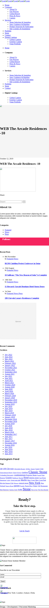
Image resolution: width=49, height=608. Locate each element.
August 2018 (10, 424)
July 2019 (8, 406)
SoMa (20, 490)
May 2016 (8, 452)
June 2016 (8, 449)
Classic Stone (38, 472)
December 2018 (11, 419)
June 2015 (8, 454)
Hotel (26, 477)
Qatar (35, 486)
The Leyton (34, 489)
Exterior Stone (31, 475)
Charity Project (17, 472)
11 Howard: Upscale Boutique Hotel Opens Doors (25, 287)
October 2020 (10, 385)
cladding (25, 472)
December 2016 (11, 443)
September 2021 (11, 372)
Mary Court (31, 480)
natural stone (23, 483)
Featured (8, 230)
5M (1, 469)
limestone (3, 480)
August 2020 (10, 387)
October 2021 (10, 370)
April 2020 (9, 391)
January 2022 (10, 365)
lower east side (15, 480)
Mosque (16, 483)
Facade (39, 475)
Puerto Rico (29, 486)
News (7, 232)
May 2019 (8, 411)
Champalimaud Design (6, 472)
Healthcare (15, 478)
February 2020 (10, 396)
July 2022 (8, 355)
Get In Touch (24, 531)
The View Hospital (43, 489)
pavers (17, 485)
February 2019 (10, 415)
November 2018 (11, 421)
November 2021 (11, 368)
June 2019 (8, 409)
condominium (20, 475)
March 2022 (9, 361)
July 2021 (8, 376)
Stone (27, 489)
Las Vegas (42, 478)
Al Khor (28, 469)
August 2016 (10, 445)
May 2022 (8, 359)
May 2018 (8, 430)
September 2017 (11, 434)
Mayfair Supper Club (7, 483)
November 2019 (11, 400)
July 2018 (8, 426)
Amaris (33, 469)
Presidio (22, 486)
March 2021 (9, 383)
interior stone (34, 478)
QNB (39, 486)
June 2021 (8, 378)
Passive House (9, 486)
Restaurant (44, 486)
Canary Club (39, 469)
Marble (24, 480)
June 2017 (8, 437)
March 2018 (9, 432)
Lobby (8, 480)
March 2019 (9, 413)
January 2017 (10, 441)
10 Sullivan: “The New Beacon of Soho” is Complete (26, 275)
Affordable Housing (19, 469)
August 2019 (10, 404)
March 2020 (9, 393)
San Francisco (4, 490)
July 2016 (8, 447)
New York (34, 482)
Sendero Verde (13, 489)
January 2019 (10, 417)
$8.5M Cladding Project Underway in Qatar (22, 263)
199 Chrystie (8, 469)
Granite (9, 478)
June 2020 (8, 389)
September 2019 (11, 402)
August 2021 (10, 374)
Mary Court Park (40, 480)
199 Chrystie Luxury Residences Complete (22, 298)
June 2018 (8, 428)
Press (7, 234)
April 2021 (9, 381)
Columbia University (7, 475)
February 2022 (10, 363)
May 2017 (8, 439)
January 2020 (10, 398)
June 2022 (8, 357)
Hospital (21, 478)
